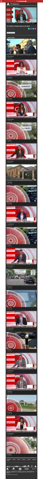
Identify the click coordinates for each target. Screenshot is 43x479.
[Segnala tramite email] (35, 29)
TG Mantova (14, 4)
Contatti (28, 459)
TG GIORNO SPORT (10, 119)
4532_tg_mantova (10, 32)
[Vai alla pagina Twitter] (10, 460)
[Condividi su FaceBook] (31, 29)
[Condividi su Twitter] (33, 29)
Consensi (23, 459)
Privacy (14, 459)
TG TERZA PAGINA (10, 56)
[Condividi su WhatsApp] (29, 29)
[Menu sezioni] (1, 1)
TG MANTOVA (9, 98)
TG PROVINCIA (9, 77)
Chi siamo (34, 459)
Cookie (18, 459)
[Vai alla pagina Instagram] (8, 460)
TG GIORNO (9, 140)
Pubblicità (9, 459)
